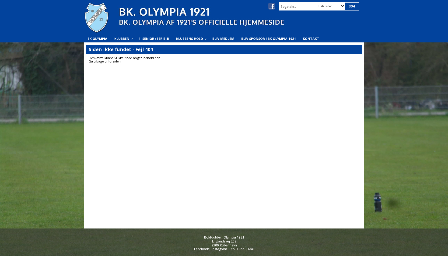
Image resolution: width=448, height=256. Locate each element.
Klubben (121, 38)
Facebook (201, 249)
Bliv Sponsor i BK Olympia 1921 (268, 38)
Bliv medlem (223, 38)
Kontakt (311, 38)
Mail (251, 249)
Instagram (219, 249)
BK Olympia (97, 38)
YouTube (237, 249)
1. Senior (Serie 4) (154, 38)
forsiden (114, 61)
